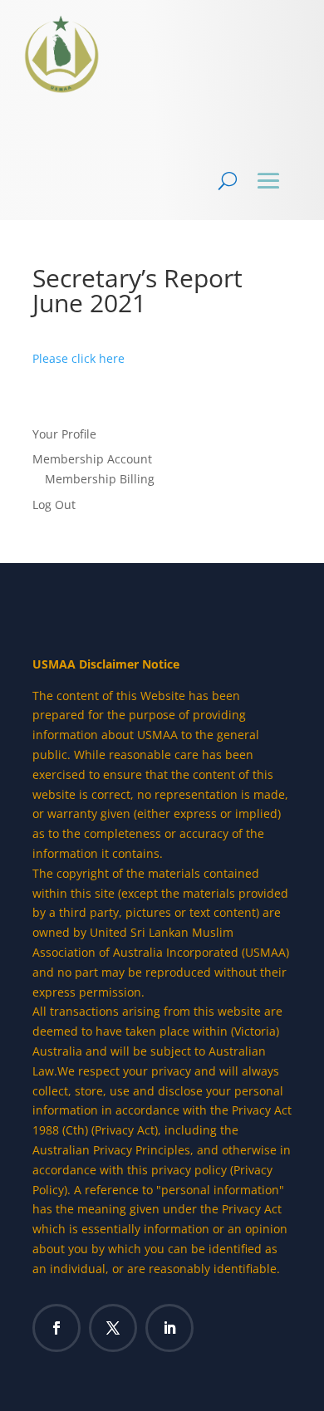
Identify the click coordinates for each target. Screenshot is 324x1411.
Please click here (78, 358)
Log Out (54, 504)
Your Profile (64, 434)
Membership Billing (100, 479)
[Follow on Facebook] (56, 1328)
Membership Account (92, 459)
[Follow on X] (113, 1328)
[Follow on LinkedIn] (169, 1328)
